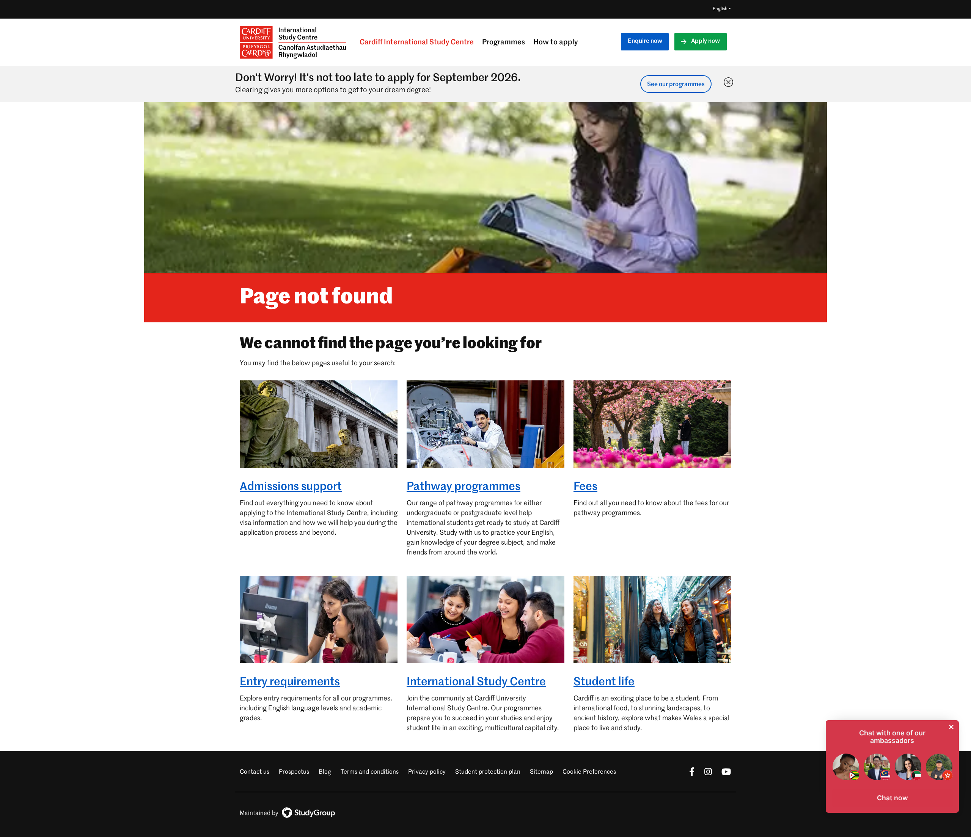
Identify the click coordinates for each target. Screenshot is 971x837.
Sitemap (541, 772)
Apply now (705, 41)
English (720, 9)
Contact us (254, 772)
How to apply (555, 42)
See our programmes (676, 85)
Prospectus (294, 772)
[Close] (726, 80)
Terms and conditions (370, 772)
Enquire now (645, 41)
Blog (325, 772)
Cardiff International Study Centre (417, 42)
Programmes (503, 42)
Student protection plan (487, 772)
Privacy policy (427, 772)
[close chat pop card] (951, 727)
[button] (892, 798)
